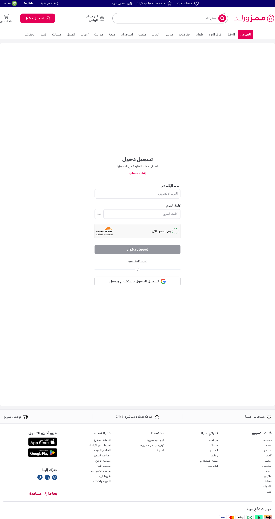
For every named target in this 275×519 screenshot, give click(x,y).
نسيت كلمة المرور (137, 261)
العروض (245, 34)
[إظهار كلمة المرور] (99, 214)
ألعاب (155, 34)
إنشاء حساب (137, 173)
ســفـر (268, 450)
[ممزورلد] (254, 18)
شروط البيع (105, 476)
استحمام (127, 34)
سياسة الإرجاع (103, 460)
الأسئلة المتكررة (102, 440)
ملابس (169, 34)
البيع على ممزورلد (155, 440)
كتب (43, 34)
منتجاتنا (214, 445)
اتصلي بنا (213, 450)
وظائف (214, 455)
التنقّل (231, 34)
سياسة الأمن (103, 465)
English (28, 3)
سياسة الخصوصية (101, 471)
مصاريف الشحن (102, 455)
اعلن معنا (213, 465)
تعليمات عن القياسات (99, 445)
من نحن (213, 440)
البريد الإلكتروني (170, 186)
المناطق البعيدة (102, 450)
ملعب (142, 34)
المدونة (160, 450)
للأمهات (267, 486)
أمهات (85, 34)
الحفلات (29, 34)
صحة (112, 34)
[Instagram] (54, 477)
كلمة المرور (173, 206)
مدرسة (98, 34)
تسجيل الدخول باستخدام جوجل (134, 281)
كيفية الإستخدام (209, 460)
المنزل (71, 34)
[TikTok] (40, 477)
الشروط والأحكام (102, 481)
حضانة (268, 481)
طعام (199, 34)
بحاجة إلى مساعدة (43, 493)
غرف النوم (215, 34)
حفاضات (184, 34)
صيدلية (56, 34)
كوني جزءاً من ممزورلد (152, 445)
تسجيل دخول (34, 18)
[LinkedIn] (47, 477)
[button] (50, 3)
